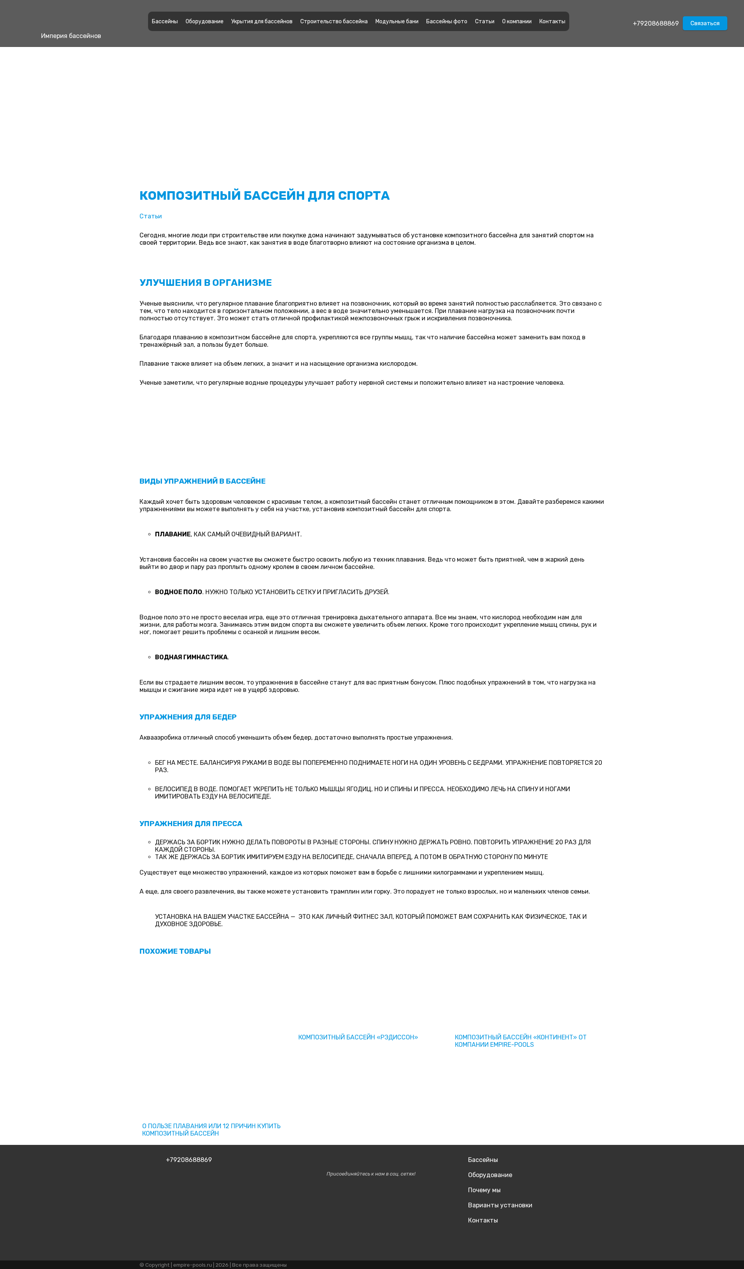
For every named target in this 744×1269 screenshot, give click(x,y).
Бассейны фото (446, 21)
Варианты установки (500, 1205)
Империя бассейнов (71, 36)
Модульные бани (396, 21)
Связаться (705, 23)
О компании (517, 21)
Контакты (552, 21)
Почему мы (484, 1190)
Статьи (484, 21)
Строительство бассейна (334, 21)
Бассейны (165, 21)
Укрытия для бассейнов (262, 21)
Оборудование (205, 21)
